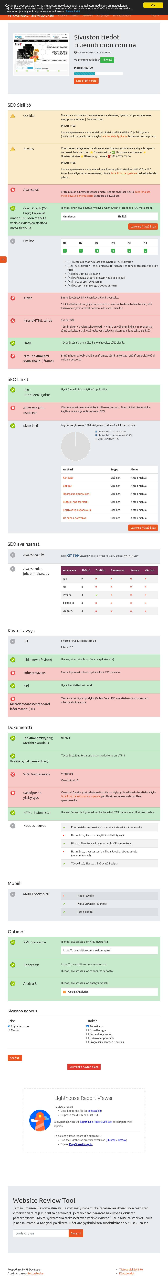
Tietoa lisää (73, 11)
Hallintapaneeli (122, 15)
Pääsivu (62, 15)
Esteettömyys (98, 1030)
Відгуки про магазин (75, 501)
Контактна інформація (77, 509)
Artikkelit (87, 15)
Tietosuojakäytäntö (131, 1269)
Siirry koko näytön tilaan (84, 1066)
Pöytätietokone (20, 1026)
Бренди (67, 485)
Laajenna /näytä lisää (143, 226)
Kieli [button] (154, 15)
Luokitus (75, 15)
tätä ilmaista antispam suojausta (80, 796)
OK (153, 5)
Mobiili (15, 1030)
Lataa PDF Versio (86, 80)
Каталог (68, 477)
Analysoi (15, 1057)
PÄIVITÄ (107, 60)
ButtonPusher (36, 1273)
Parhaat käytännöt (101, 1034)
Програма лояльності (76, 493)
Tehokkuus (96, 1026)
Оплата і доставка (74, 517)
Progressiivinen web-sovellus (107, 1042)
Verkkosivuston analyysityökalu (31, 15)
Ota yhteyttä (103, 15)
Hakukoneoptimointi (102, 1038)
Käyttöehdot (126, 1273)
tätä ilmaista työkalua (114, 136)
